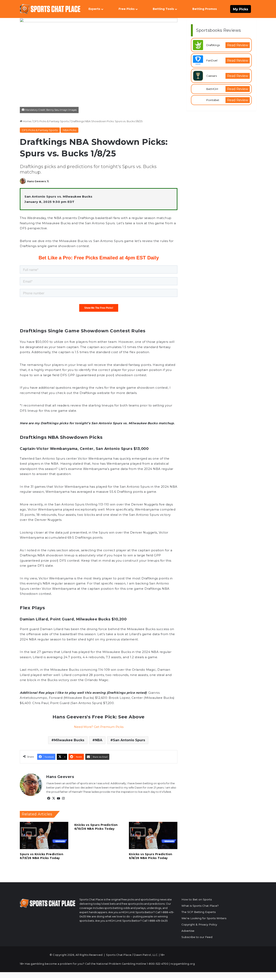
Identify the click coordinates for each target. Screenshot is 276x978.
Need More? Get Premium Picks (98, 727)
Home (26, 121)
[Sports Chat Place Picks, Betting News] (50, 9)
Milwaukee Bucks (69, 740)
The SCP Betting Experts (198, 912)
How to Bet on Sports (196, 899)
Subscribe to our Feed (196, 937)
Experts (94, 9)
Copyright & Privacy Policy (199, 924)
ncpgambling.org (183, 963)
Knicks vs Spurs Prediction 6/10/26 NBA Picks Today (96, 827)
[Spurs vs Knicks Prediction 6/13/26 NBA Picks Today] (44, 835)
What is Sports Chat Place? (200, 905)
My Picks (240, 9)
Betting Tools (163, 9)
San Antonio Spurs (129, 740)
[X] (53, 798)
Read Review (237, 45)
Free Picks (127, 9)
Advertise (187, 930)
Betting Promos (204, 9)
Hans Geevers (36, 181)
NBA (98, 740)
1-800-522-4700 (157, 963)
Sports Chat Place (119, 954)
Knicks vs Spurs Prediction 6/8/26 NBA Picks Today (150, 856)
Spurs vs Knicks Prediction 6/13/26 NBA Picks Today (41, 856)
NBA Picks (69, 130)
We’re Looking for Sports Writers (203, 918)
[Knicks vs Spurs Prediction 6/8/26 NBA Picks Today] (153, 835)
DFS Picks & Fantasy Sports (51, 121)
